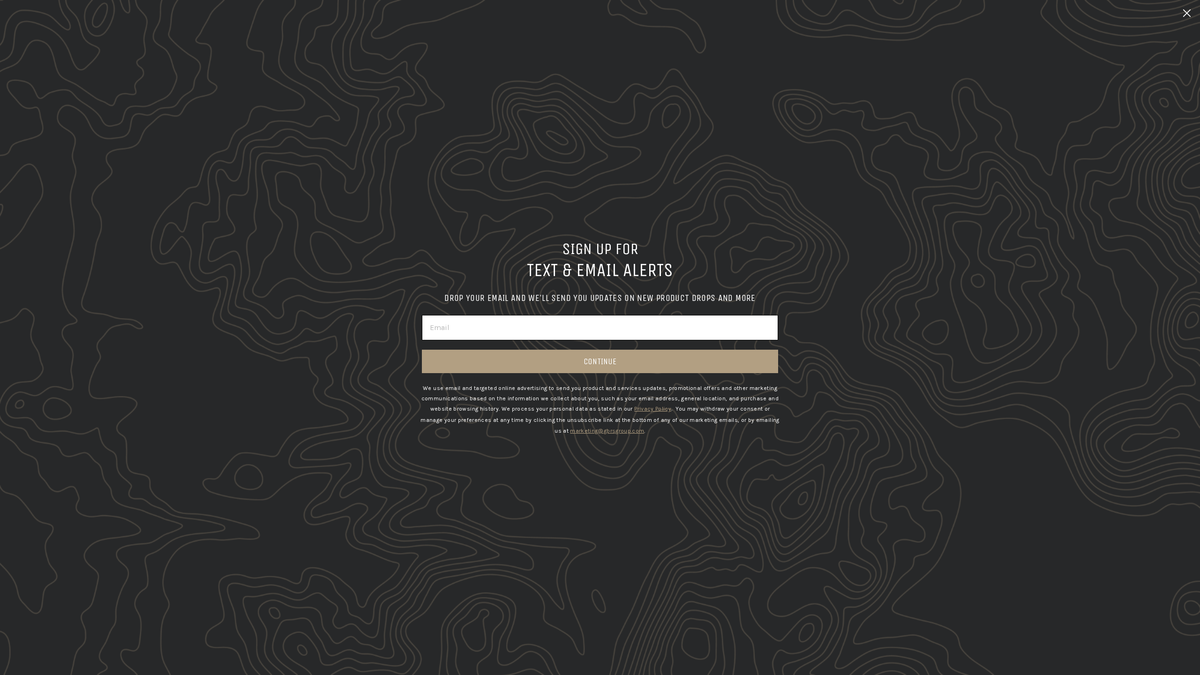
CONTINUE (600, 361)
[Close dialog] (1186, 13)
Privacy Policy (652, 408)
